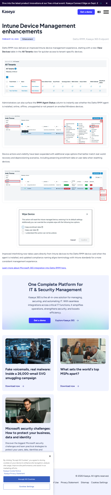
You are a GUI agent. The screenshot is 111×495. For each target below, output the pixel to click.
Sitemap (85, 482)
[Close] (50, 456)
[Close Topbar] (107, 3)
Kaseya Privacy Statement (14, 473)
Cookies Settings (99, 482)
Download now (12, 386)
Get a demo (86, 12)
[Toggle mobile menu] (106, 12)
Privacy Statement (70, 482)
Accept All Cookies (26, 479)
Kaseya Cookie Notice (12, 471)
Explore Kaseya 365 (64, 320)
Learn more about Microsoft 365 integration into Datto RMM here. (34, 268)
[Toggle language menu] (99, 12)
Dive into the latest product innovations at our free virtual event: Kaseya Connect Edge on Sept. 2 (50, 3)
